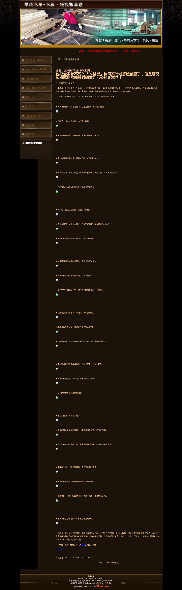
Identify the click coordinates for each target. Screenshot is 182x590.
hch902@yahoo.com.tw (105, 581)
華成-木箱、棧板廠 (34, 60)
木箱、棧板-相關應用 (35, 88)
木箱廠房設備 (32, 78)
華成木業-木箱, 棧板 (92, 583)
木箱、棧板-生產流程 (35, 69)
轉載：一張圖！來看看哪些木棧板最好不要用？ (97, 51)
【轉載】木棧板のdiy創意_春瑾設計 (135, 51)
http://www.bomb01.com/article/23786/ (78, 558)
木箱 (83, 545)
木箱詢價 (29, 134)
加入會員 (29, 106)
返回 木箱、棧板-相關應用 (108, 563)
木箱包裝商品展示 (34, 115)
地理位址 (29, 97)
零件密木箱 (60, 550)
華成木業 (29, 125)
